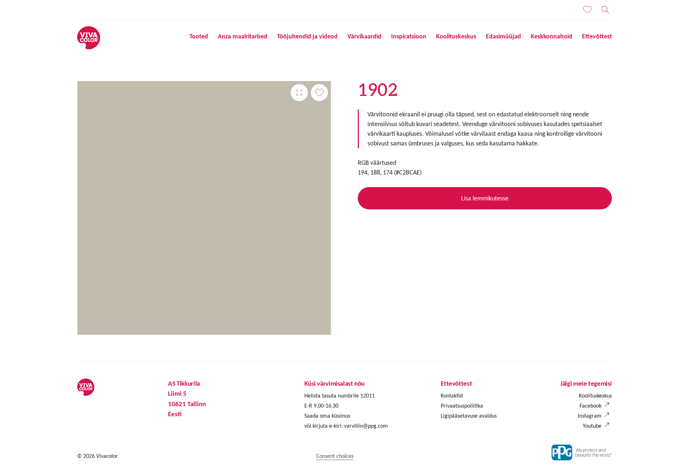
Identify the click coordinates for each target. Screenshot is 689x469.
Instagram (589, 415)
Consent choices (334, 455)
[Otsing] (605, 9)
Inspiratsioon (408, 36)
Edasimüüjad (503, 36)
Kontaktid (452, 395)
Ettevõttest (597, 36)
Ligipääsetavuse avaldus (469, 415)
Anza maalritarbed (242, 36)
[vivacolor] (88, 37)
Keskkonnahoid (551, 36)
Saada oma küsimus (327, 415)
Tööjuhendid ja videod (307, 36)
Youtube (592, 425)
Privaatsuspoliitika (462, 405)
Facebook (590, 405)
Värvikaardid (364, 36)
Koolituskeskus (456, 36)
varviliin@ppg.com (365, 425)
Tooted (198, 36)
